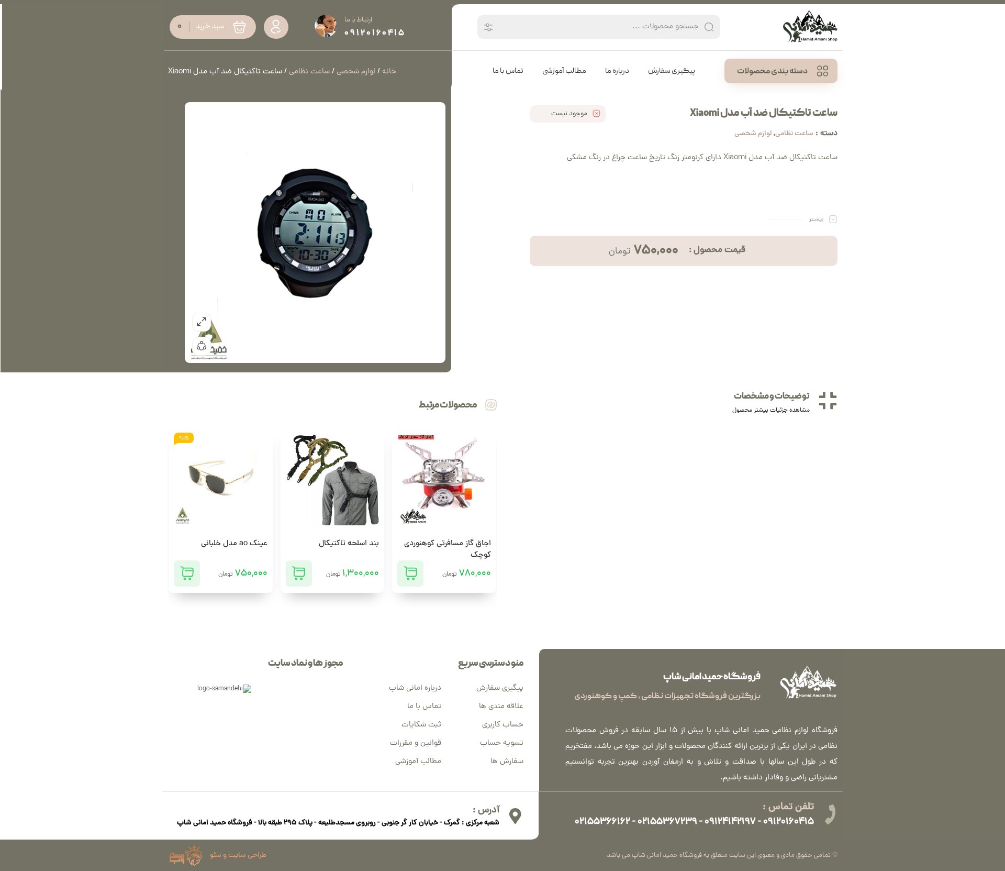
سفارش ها (506, 762)
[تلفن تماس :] (830, 814)
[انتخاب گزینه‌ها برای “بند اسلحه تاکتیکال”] (299, 573)
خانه (389, 72)
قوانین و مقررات (415, 743)
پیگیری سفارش (499, 688)
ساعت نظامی (794, 133)
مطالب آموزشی (418, 762)
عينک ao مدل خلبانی (234, 544)
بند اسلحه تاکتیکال (349, 544)
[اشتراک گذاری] (201, 346)
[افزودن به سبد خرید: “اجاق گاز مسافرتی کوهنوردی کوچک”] (410, 573)
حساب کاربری (502, 725)
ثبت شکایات (421, 725)
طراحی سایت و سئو (238, 855)
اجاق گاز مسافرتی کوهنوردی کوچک (447, 549)
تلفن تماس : (788, 807)
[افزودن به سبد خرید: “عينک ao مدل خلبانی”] (187, 573)
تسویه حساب (501, 743)
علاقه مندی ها (501, 707)
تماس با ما (424, 707)
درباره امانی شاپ (415, 688)
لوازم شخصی (753, 133)
